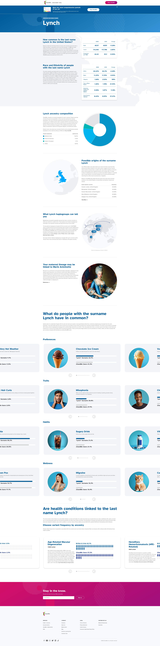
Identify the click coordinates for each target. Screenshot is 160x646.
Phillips (62, 233)
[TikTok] (58, 641)
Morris (49, 235)
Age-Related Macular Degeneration (66, 562)
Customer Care (64, 633)
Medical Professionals (102, 622)
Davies (52, 235)
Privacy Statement (83, 625)
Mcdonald (45, 235)
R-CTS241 (74, 226)
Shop (111, 2)
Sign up (80, 597)
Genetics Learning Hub (66, 631)
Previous (70, 375)
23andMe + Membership (48, 627)
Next (94, 375)
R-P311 (52, 230)
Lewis (69, 233)
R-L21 (47, 230)
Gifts (44, 629)
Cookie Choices (83, 627)
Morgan (56, 233)
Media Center (64, 627)
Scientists (100, 625)
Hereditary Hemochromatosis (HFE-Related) (143, 561)
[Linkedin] (55, 641)
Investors (63, 622)
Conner (52, 233)
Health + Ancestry (46, 622)
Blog (62, 629)
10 (88, 375)
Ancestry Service (46, 625)
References (45, 282)
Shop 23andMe (93, 9)
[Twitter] (52, 641)
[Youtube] (47, 641)
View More (84, 199)
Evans (66, 233)
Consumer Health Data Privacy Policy (87, 629)
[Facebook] (44, 641)
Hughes (72, 233)
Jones (59, 233)
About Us (63, 625)
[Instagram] (50, 641)
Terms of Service (83, 622)
